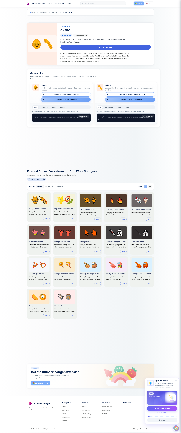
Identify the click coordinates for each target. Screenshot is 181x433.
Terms (142, 429)
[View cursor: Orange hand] (90, 207)
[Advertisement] (90, 147)
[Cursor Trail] (162, 398)
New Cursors (106, 410)
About (84, 407)
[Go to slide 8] (157, 416)
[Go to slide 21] (173, 416)
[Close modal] (111, 204)
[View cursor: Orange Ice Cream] (65, 271)
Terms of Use (86, 417)
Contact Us (86, 410)
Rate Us (104, 414)
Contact (149, 429)
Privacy (135, 429)
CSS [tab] (35, 107)
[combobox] (103, 3)
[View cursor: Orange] (90, 239)
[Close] (176, 381)
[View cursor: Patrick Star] (39, 239)
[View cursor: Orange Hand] (65, 239)
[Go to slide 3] (151, 416)
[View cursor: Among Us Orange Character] (142, 271)
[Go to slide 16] (167, 416)
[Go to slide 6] (155, 416)
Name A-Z (60, 186)
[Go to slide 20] (172, 416)
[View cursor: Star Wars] (142, 239)
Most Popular (50, 186)
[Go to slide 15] (166, 416)
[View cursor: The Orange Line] (39, 271)
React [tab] (54, 107)
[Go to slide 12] (162, 416)
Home (50, 3)
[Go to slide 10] (160, 416)
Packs (69, 3)
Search (64, 421)
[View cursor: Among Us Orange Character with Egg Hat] (90, 271)
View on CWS (161, 413)
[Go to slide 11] (161, 416)
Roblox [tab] (62, 107)
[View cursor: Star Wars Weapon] (116, 239)
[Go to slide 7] (156, 416)
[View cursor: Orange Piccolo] (39, 207)
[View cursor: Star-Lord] (65, 304)
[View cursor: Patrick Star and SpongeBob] (142, 207)
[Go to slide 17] (168, 416)
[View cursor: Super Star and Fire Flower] (65, 207)
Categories (59, 3)
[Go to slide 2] (150, 416)
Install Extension (107, 407)
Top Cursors (66, 417)
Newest (40, 186)
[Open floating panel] (176, 428)
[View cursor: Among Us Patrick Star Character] (116, 271)
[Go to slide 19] (171, 416)
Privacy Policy (86, 414)
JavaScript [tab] (45, 107)
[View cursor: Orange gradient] (116, 207)
